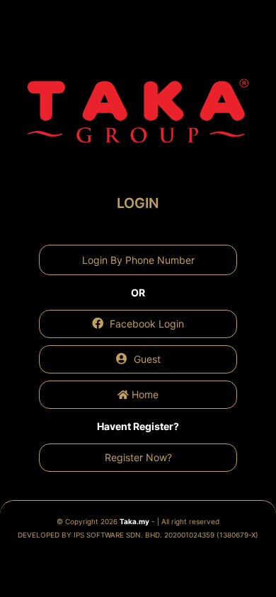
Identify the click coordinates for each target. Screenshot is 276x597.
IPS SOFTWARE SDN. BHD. (166, 535)
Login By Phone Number (138, 260)
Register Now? (138, 457)
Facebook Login (145, 324)
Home (144, 394)
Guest (146, 359)
